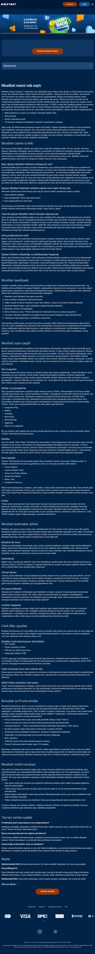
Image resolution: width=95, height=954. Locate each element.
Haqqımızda (32, 907)
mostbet (84, 658)
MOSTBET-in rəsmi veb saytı (47, 51)
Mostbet (5, 99)
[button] (43, 920)
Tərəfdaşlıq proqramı (55, 907)
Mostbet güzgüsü (47, 891)
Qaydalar (42, 907)
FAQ (66, 907)
